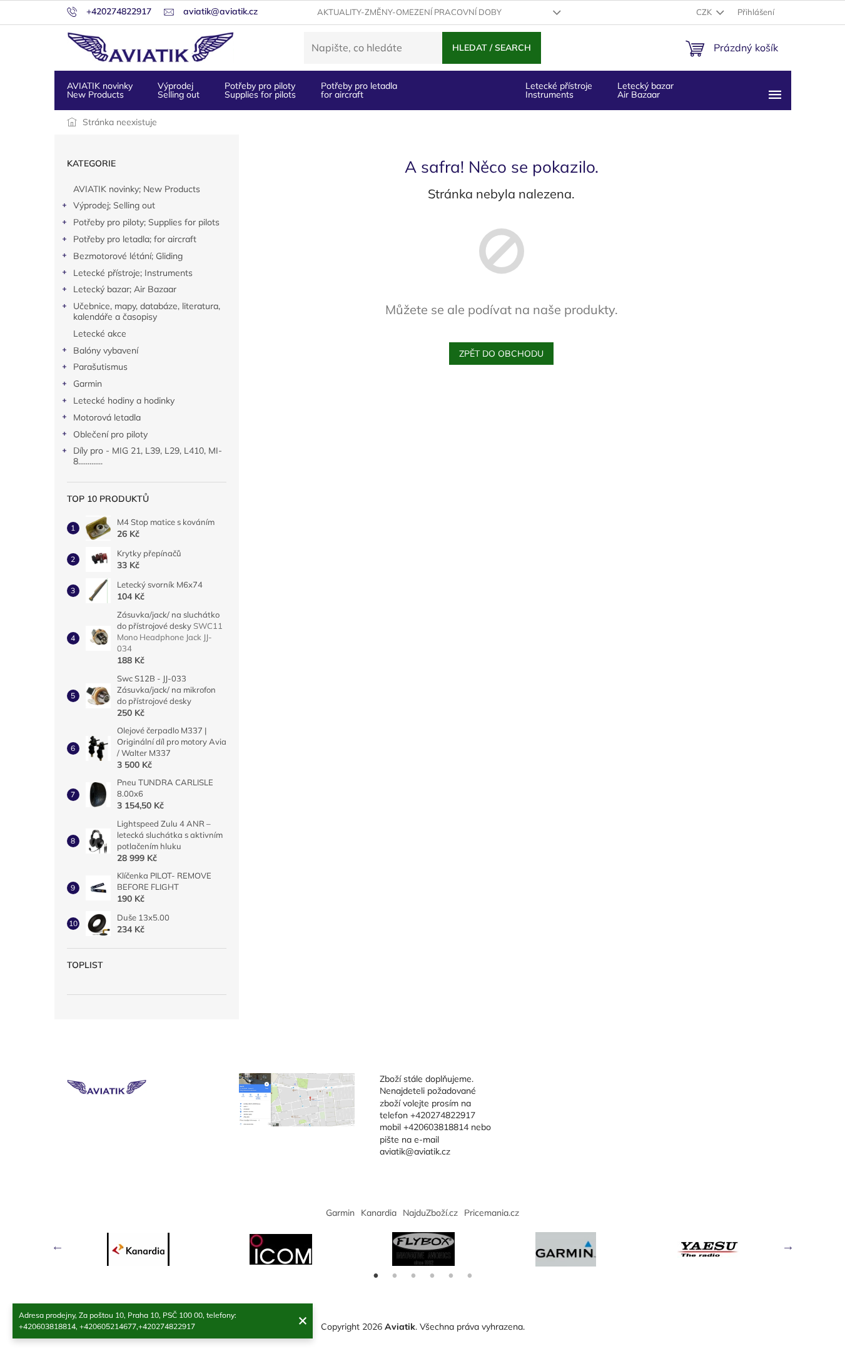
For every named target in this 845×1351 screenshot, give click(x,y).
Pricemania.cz (491, 1212)
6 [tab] (469, 1276)
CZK (705, 12)
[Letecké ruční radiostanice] (709, 1249)
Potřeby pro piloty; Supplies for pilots (146, 222)
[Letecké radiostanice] (281, 1249)
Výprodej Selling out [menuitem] (179, 90)
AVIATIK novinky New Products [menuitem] (100, 90)
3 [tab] (413, 1276)
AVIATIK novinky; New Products (136, 189)
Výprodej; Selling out (114, 205)
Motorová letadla (107, 417)
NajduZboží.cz (430, 1212)
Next (788, 1246)
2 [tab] (394, 1276)
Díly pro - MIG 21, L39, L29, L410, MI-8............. (147, 456)
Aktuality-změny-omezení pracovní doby (409, 12)
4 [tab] (432, 1276)
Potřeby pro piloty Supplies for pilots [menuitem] (260, 90)
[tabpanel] (138, 1249)
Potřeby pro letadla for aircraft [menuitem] (359, 90)
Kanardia (379, 1212)
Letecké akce (99, 333)
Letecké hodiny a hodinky (124, 400)
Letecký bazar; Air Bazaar (124, 289)
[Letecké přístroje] (423, 1249)
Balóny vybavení (105, 350)
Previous (57, 1246)
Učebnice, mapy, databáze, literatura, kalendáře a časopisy (146, 311)
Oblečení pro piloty (110, 434)
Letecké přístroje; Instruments (133, 272)
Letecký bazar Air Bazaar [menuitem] (645, 90)
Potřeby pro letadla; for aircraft (134, 239)
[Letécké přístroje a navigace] (566, 1249)
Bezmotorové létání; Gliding (128, 256)
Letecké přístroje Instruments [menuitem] (558, 90)
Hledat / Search (491, 47)
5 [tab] (451, 1276)
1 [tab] (376, 1276)
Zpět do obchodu (501, 353)
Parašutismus (100, 366)
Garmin (87, 383)
